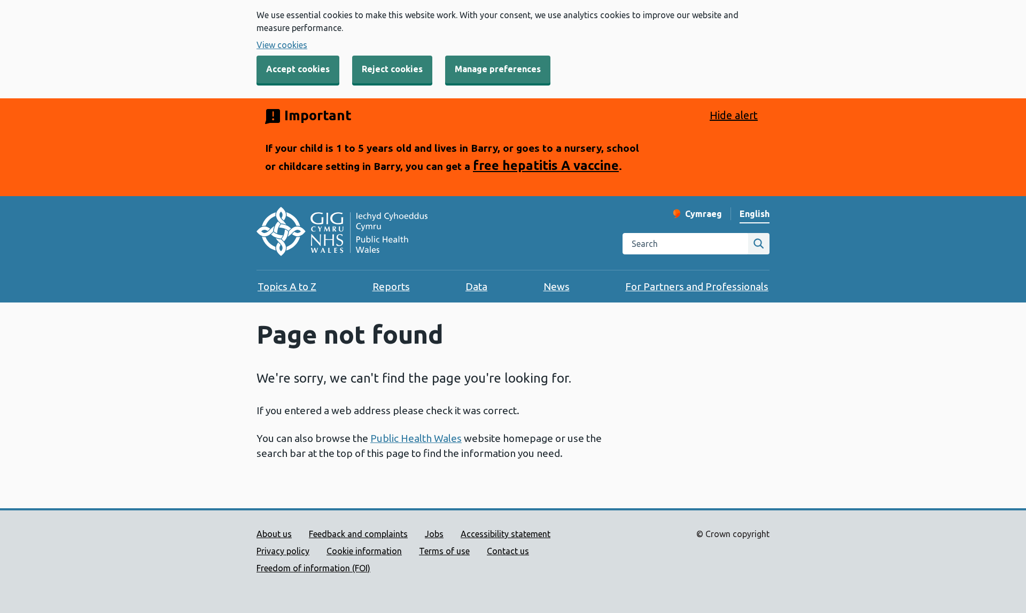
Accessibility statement (505, 534)
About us (274, 534)
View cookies (281, 45)
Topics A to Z (287, 286)
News (556, 286)
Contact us (508, 551)
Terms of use (444, 551)
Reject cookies (392, 69)
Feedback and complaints (358, 534)
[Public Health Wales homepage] (342, 233)
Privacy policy (282, 551)
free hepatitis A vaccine (546, 165)
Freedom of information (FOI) (313, 568)
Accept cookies (298, 69)
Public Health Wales (416, 438)
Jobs (434, 534)
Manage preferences (498, 69)
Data (476, 286)
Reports (391, 286)
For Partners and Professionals (696, 286)
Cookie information (364, 551)
